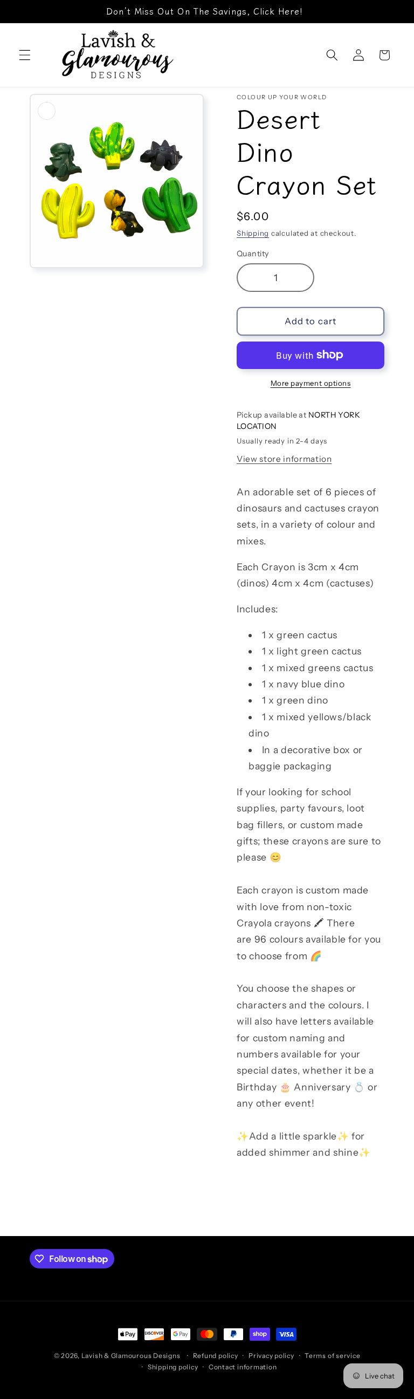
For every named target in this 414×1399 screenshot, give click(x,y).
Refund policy (215, 1356)
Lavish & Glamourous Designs (131, 1356)
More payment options (311, 383)
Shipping (253, 233)
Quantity (253, 253)
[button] (25, 55)
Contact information (243, 1367)
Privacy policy (271, 1356)
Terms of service (332, 1356)
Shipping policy (173, 1367)
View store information (284, 459)
